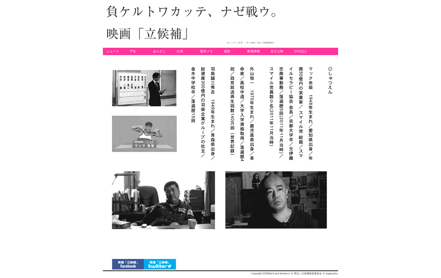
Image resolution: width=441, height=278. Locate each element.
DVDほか (300, 51)
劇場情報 (253, 51)
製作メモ (206, 51)
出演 (180, 51)
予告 (133, 51)
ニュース (112, 51)
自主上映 (277, 51)
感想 (227, 51)
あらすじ (159, 51)
